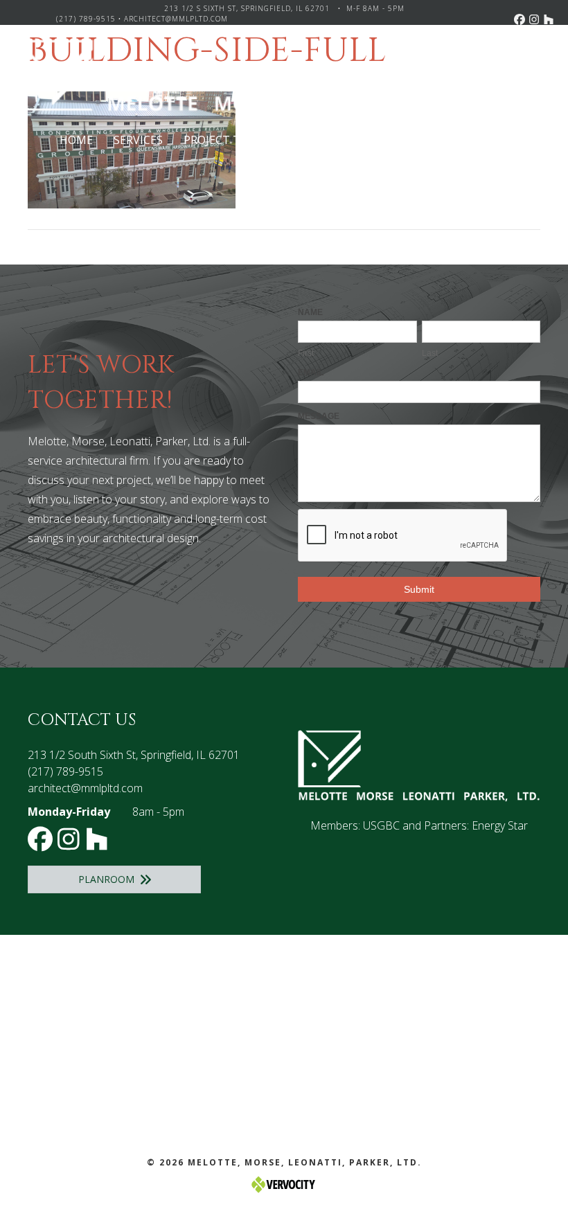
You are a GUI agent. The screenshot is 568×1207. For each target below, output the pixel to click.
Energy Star (500, 825)
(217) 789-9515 (86, 19)
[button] (519, 19)
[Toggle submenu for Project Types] (281, 140)
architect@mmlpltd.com (176, 19)
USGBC (381, 825)
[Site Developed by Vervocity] (284, 1184)
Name (310, 312)
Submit (419, 589)
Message (318, 416)
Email (310, 372)
